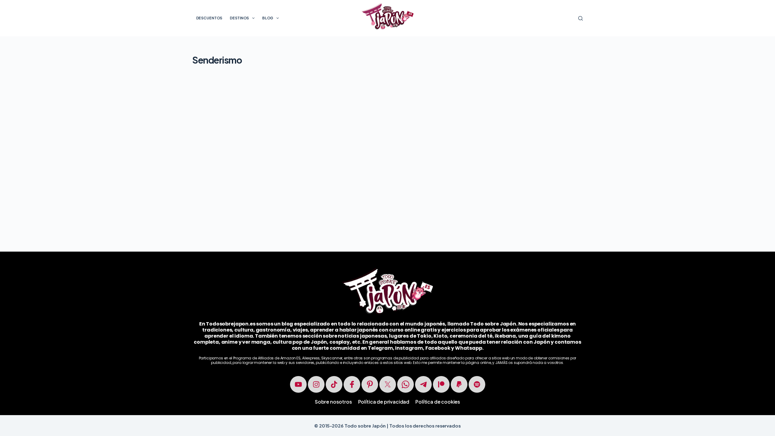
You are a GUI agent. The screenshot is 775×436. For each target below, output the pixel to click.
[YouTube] (298, 384)
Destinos (239, 18)
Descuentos (209, 18)
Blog (267, 18)
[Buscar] (580, 18)
